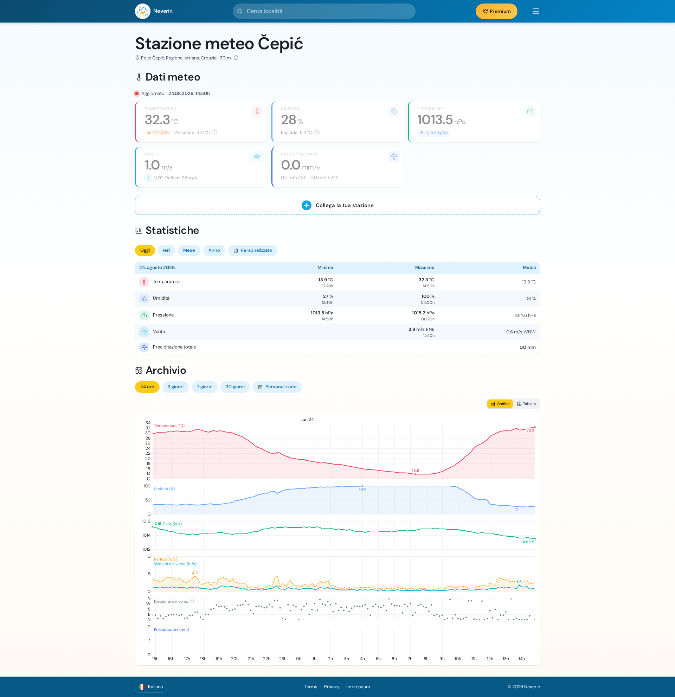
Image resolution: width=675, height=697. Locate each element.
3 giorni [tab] (176, 387)
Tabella (529, 403)
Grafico (503, 403)
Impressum (358, 687)
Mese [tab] (189, 250)
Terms (310, 687)
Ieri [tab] (166, 250)
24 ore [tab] (147, 387)
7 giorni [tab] (204, 387)
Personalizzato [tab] (256, 250)
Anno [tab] (214, 250)
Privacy (332, 687)
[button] (532, 11)
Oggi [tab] (145, 250)
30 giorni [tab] (235, 387)
